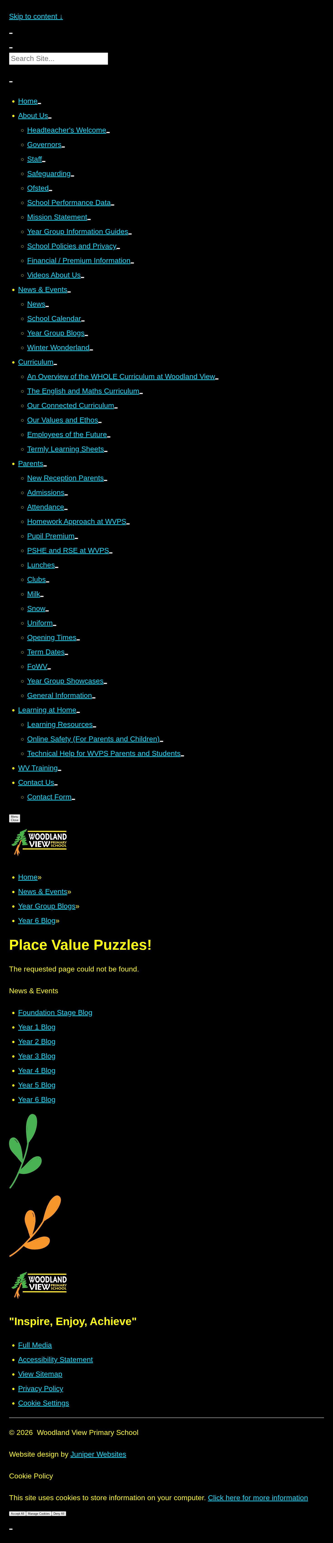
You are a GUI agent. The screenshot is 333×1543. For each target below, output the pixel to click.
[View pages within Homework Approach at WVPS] (128, 524)
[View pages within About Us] (50, 118)
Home (28, 877)
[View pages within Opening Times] (78, 640)
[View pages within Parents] (45, 466)
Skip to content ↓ (36, 16)
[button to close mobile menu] (11, 33)
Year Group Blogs (46, 906)
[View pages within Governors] (63, 147)
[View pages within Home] (39, 103)
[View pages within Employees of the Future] (109, 437)
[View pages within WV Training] (59, 770)
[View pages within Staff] (44, 161)
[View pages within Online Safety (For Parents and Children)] (161, 741)
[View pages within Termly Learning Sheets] (106, 451)
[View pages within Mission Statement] (89, 219)
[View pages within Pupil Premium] (76, 538)
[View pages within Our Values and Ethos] (100, 422)
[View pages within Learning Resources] (94, 727)
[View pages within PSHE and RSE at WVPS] (111, 553)
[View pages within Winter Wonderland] (91, 350)
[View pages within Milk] (42, 596)
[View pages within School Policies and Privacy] (118, 248)
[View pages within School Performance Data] (112, 205)
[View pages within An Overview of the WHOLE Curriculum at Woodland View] (217, 379)
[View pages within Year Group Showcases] (105, 683)
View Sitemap (40, 1374)
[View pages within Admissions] (66, 495)
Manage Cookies (39, 1513)
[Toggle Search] (11, 81)
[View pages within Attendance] (66, 509)
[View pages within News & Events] (69, 292)
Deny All (58, 1513)
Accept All (17, 1513)
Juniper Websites (98, 1454)
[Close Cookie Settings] (11, 1529)
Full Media (35, 1345)
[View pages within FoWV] (49, 669)
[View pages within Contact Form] (73, 799)
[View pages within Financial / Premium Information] (132, 263)
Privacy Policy (40, 1388)
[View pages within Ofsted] (50, 190)
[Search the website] (11, 47)
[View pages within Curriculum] (55, 364)
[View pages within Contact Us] (56, 785)
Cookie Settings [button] (43, 1403)
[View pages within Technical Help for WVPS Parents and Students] (182, 756)
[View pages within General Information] (94, 698)
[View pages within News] (47, 306)
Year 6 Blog (37, 920)
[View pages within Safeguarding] (72, 176)
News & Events (42, 891)
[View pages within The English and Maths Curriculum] (141, 393)
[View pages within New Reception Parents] (105, 480)
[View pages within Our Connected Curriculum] (116, 408)
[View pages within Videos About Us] (82, 277)
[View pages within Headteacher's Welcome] (108, 132)
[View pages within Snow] (47, 611)
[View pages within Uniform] (54, 625)
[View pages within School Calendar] (83, 321)
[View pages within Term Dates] (66, 654)
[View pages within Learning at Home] (78, 712)
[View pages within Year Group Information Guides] (130, 234)
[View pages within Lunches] (56, 567)
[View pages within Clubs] (47, 582)
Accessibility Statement (55, 1359)
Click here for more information (258, 1498)
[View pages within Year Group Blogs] (86, 335)
